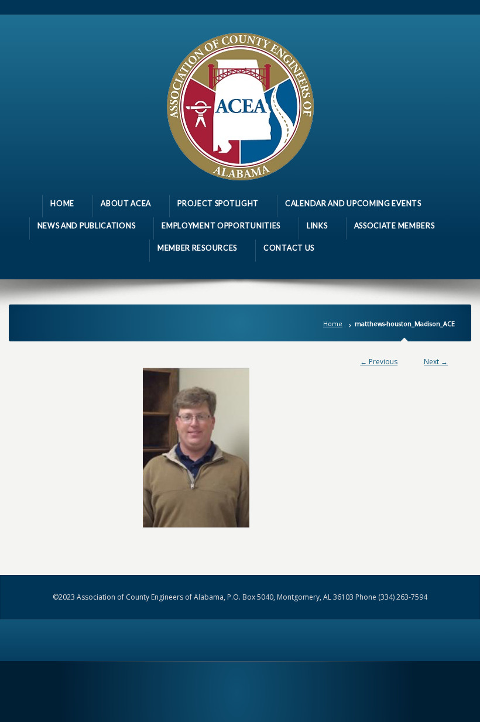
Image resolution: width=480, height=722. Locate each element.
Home (332, 323)
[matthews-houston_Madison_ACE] (240, 448)
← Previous (378, 362)
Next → (436, 362)
